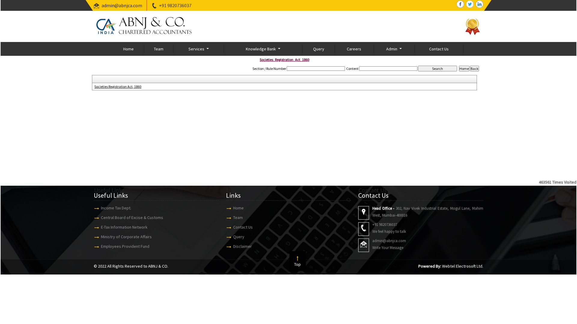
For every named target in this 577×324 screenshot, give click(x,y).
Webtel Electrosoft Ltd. (462, 266)
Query (318, 49)
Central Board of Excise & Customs (132, 217)
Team (158, 49)
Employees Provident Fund (125, 246)
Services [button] (196, 49)
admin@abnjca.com (122, 5)
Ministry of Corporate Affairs (126, 236)
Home (128, 49)
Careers (354, 49)
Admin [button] (392, 49)
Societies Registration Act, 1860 (117, 86)
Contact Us (439, 49)
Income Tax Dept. (116, 208)
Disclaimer (242, 246)
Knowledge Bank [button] (261, 49)
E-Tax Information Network (124, 227)
